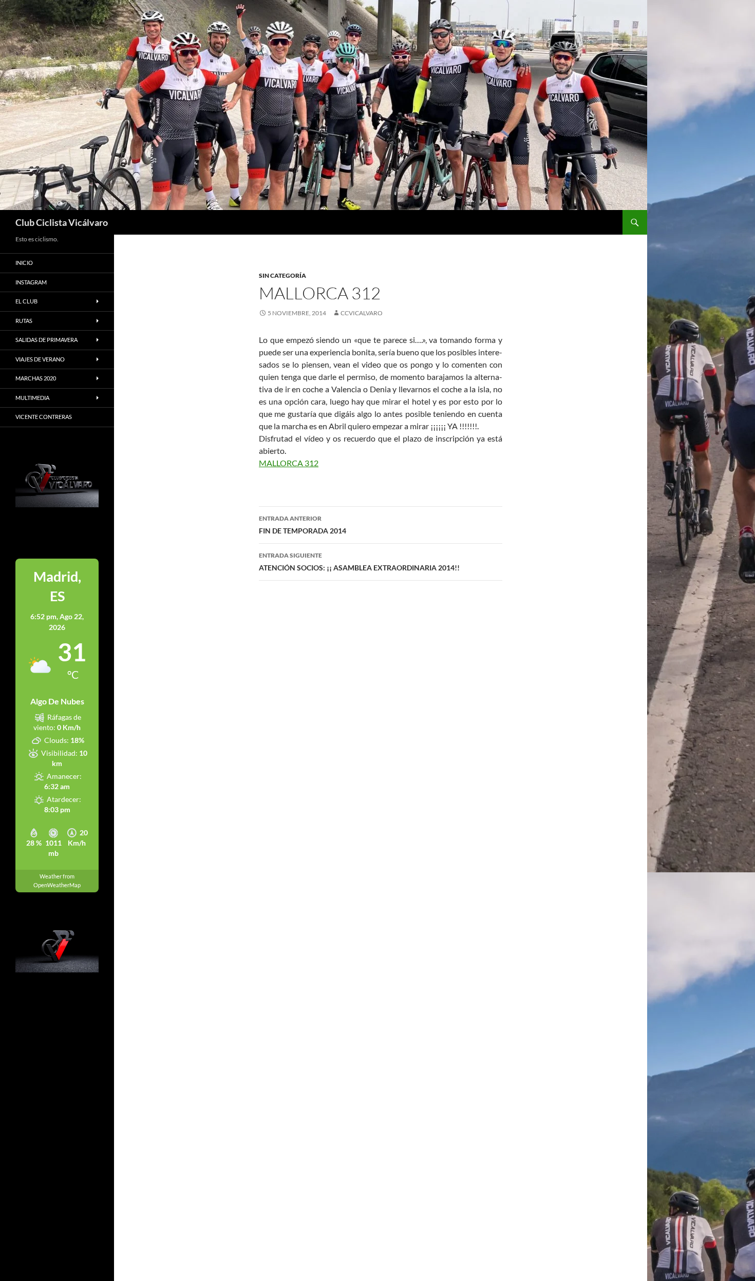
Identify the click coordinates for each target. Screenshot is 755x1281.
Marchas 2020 (35, 378)
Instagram (31, 282)
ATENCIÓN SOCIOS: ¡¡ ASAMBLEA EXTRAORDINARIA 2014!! (359, 561)
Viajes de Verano (40, 359)
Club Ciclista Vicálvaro (61, 222)
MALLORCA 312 (288, 463)
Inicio (24, 262)
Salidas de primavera (46, 339)
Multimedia (32, 397)
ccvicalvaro (362, 313)
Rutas (23, 320)
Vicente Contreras (43, 416)
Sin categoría (282, 275)
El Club (26, 301)
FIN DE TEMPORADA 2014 (302, 524)
